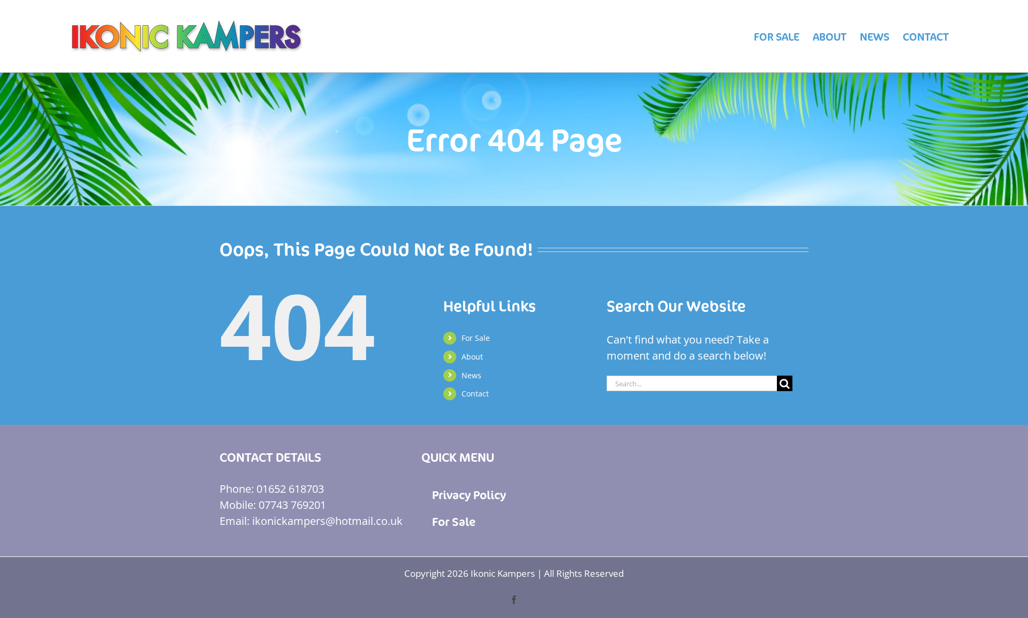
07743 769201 (292, 505)
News (471, 375)
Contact (475, 393)
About (472, 357)
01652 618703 (290, 489)
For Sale (476, 338)
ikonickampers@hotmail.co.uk (327, 521)
